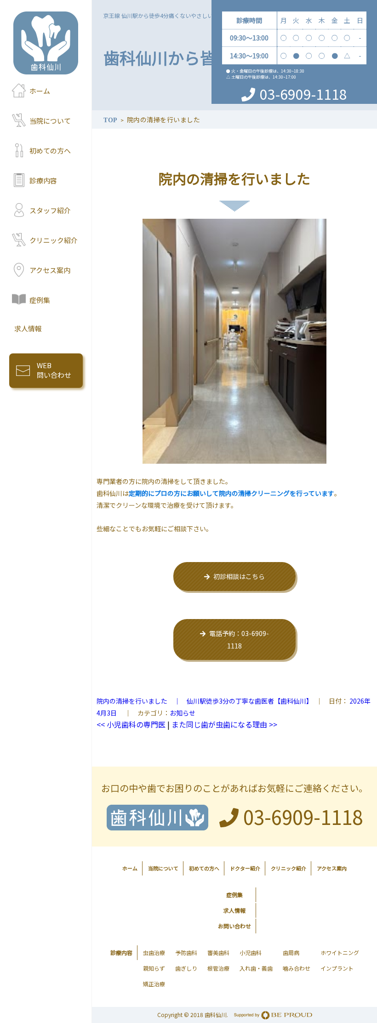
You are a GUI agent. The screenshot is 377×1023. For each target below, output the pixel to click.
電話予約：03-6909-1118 (239, 639)
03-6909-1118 (303, 94)
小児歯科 (251, 952)
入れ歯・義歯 (256, 968)
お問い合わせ (234, 926)
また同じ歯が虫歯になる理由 (224, 724)
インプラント (337, 968)
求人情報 (28, 328)
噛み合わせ (296, 968)
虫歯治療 (154, 952)
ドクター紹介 (245, 868)
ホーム (39, 91)
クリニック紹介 (53, 240)
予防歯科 (186, 952)
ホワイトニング (339, 952)
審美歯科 (218, 952)
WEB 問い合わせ (54, 370)
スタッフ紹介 (50, 210)
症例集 (39, 300)
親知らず (154, 968)
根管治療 (218, 968)
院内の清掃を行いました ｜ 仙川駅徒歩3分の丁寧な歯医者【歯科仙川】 (203, 700)
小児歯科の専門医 (131, 724)
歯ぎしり (186, 968)
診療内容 (43, 180)
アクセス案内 (49, 270)
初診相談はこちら (239, 576)
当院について (50, 120)
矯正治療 (154, 984)
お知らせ (182, 712)
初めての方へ (50, 150)
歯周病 (291, 952)
